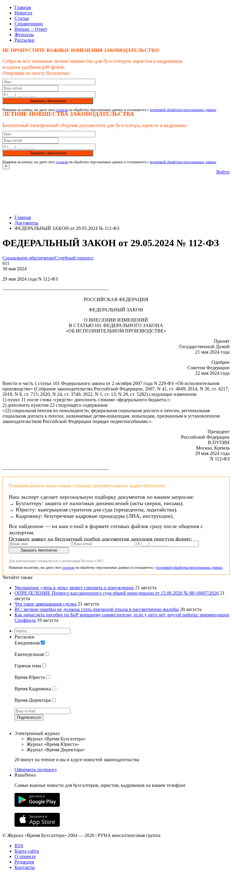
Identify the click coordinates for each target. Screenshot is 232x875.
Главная (22, 7)
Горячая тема (27, 665)
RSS (18, 845)
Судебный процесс (74, 257)
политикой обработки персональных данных (183, 110)
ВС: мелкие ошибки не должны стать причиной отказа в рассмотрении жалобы (96, 609)
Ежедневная (27, 642)
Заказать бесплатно (48, 101)
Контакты (24, 867)
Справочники (28, 23)
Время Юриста (29, 677)
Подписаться (29, 717)
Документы (26, 222)
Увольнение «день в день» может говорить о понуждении (74, 587)
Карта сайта (26, 851)
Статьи (21, 18)
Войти (223, 171)
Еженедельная (29, 654)
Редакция (24, 861)
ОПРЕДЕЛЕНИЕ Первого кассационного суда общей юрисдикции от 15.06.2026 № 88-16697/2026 (116, 593)
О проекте (25, 856)
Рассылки (24, 40)
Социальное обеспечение (28, 257)
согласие (62, 110)
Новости (23, 12)
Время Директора (32, 700)
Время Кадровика (32, 688)
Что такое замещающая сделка (45, 603)
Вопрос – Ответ (30, 29)
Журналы (24, 34)
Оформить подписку (35, 769)
